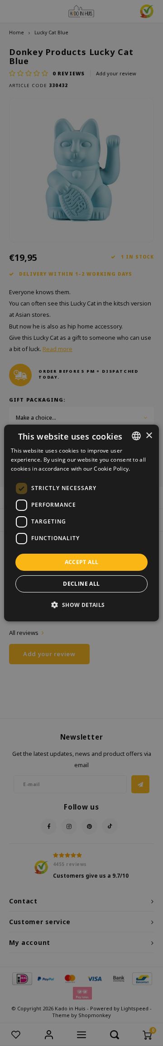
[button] (81, 604)
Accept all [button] (82, 562)
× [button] (148, 435)
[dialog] (81, 523)
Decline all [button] (81, 584)
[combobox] (136, 435)
